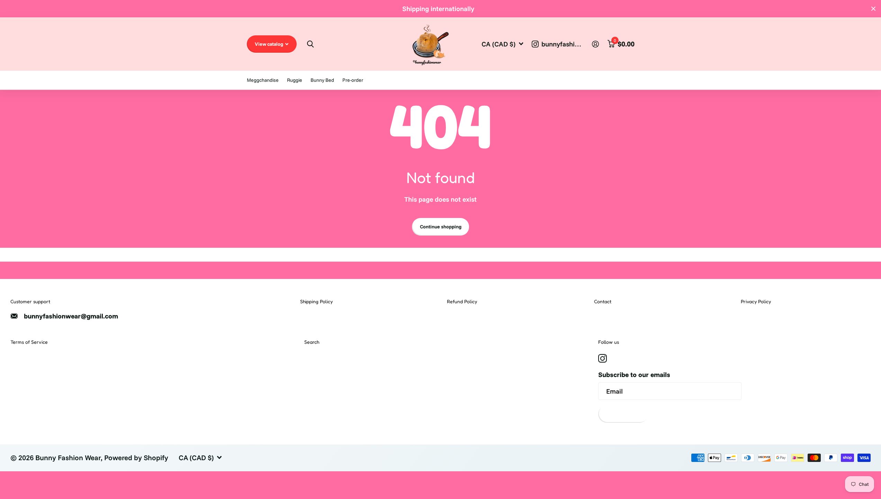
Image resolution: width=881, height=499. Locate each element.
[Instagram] (602, 358)
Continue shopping (440, 227)
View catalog (269, 44)
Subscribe (623, 414)
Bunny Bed (322, 80)
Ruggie (294, 80)
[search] (310, 44)
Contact (602, 301)
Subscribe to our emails (634, 374)
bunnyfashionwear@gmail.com (71, 316)
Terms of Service (29, 342)
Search (311, 342)
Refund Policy (462, 301)
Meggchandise (263, 80)
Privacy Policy (756, 301)
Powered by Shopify (136, 457)
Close (873, 8)
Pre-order (352, 80)
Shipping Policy (316, 301)
